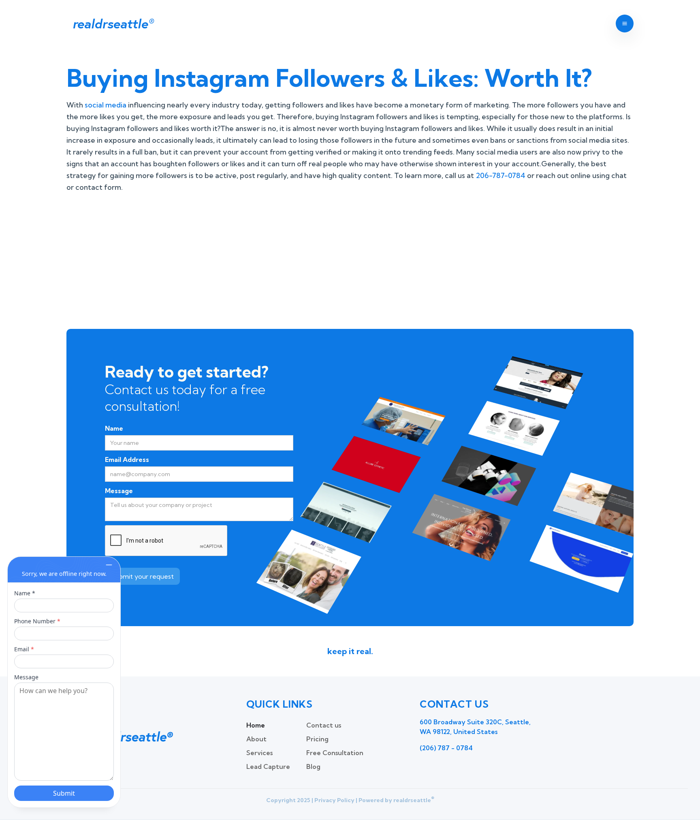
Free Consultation (334, 752)
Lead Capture (268, 766)
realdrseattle (113, 23)
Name (114, 428)
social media (105, 104)
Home (255, 725)
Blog (313, 766)
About (256, 739)
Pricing (317, 739)
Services (259, 752)
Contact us (323, 725)
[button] (625, 23)
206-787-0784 (500, 175)
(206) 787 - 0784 (446, 748)
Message (119, 491)
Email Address (127, 459)
